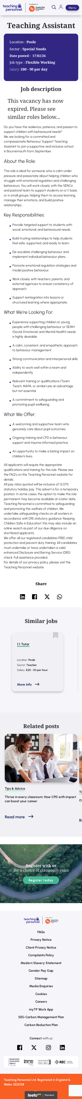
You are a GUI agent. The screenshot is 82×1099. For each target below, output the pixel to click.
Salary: (15, 69)
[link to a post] (41, 758)
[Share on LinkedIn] (22, 597)
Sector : (16, 49)
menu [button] (72, 8)
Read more (15, 816)
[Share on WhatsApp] (59, 597)
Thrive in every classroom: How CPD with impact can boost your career (40, 799)
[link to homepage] (24, 7)
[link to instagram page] (48, 1047)
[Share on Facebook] (34, 597)
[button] (54, 8)
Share (41, 583)
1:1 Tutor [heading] (23, 644)
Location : (18, 42)
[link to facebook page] (19, 1047)
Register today (41, 880)
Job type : (18, 62)
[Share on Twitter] (47, 597)
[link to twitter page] (34, 1047)
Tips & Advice (15, 788)
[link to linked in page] (62, 1047)
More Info (24, 684)
